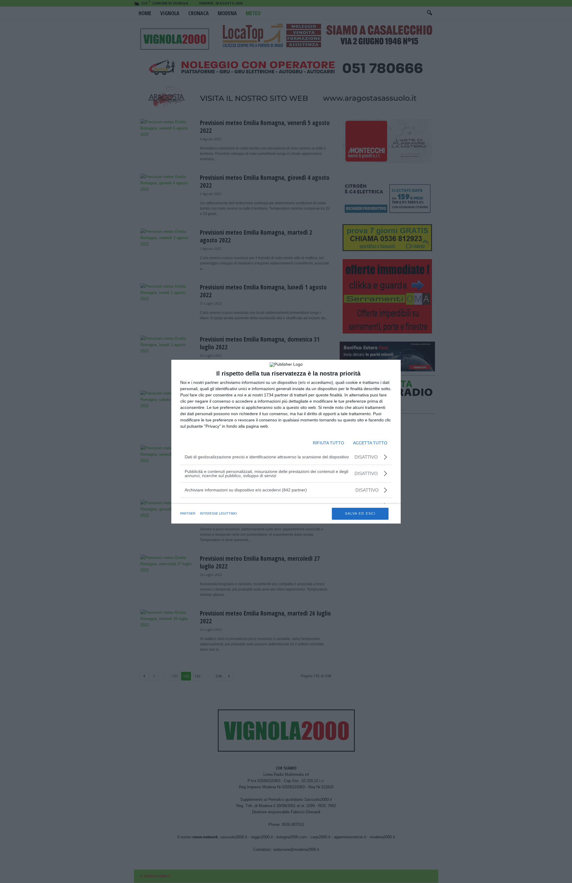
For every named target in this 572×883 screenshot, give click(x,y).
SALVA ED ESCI (360, 513)
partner (187, 513)
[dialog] (286, 442)
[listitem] (286, 490)
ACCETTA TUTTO (370, 442)
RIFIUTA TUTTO (328, 442)
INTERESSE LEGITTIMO (218, 513)
